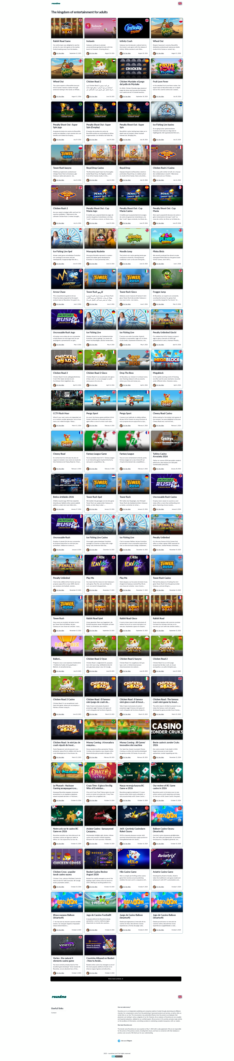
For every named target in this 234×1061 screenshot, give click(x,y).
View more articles (114, 979)
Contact (53, 1012)
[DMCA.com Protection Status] (117, 1056)
